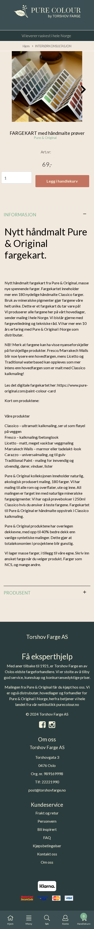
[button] (45, 119)
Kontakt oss (47, 854)
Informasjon (20, 214)
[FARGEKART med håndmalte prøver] (47, 87)
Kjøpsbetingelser (47, 845)
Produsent (17, 592)
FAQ (47, 837)
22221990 (50, 781)
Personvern (47, 821)
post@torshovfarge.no (47, 790)
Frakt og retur (47, 813)
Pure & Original (45, 138)
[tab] (47, 214)
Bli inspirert (47, 829)
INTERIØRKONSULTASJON (53, 46)
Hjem (26, 46)
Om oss (47, 862)
